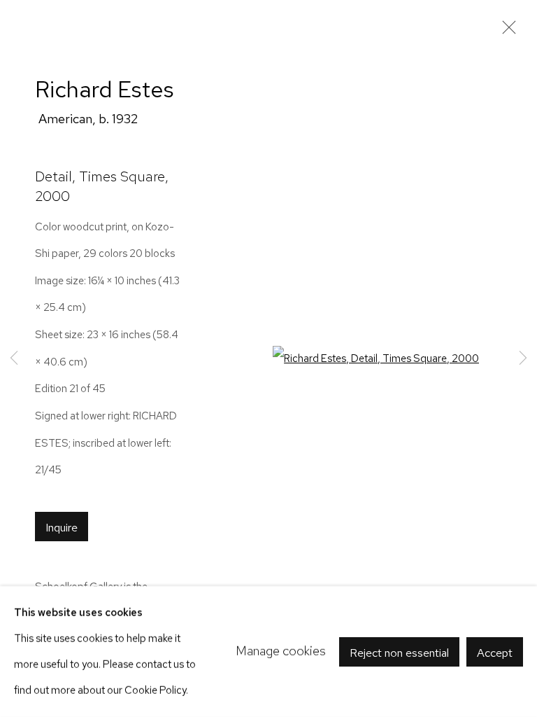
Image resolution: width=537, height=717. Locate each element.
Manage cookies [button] (281, 651)
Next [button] (523, 359)
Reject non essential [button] (399, 652)
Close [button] (505, 31)
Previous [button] (14, 359)
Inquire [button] (61, 527)
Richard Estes (104, 89)
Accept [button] (495, 652)
